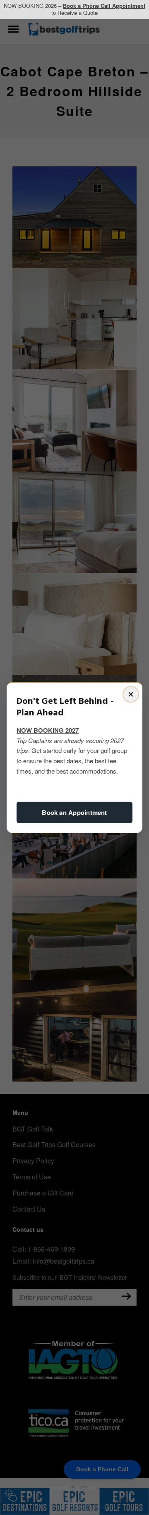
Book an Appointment (74, 812)
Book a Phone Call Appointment (104, 5)
